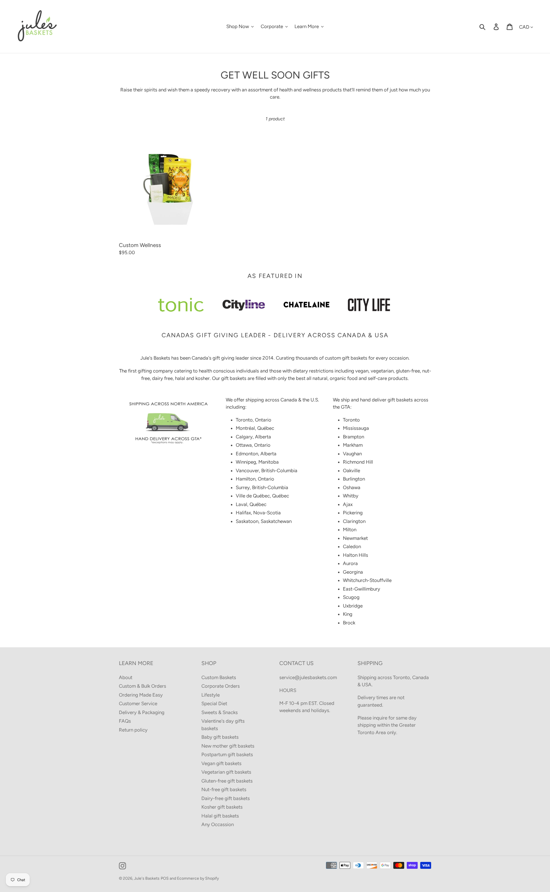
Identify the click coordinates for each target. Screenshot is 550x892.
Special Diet (214, 703)
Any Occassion (217, 824)
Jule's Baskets (147, 878)
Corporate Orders (220, 686)
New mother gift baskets (227, 746)
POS (165, 878)
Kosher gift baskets (222, 807)
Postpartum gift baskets (227, 754)
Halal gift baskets (220, 816)
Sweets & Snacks (219, 712)
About (125, 677)
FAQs (125, 721)
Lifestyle (210, 695)
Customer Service (138, 703)
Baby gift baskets (220, 737)
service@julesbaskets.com (308, 677)
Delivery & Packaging (141, 712)
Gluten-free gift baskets (227, 781)
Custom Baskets (218, 677)
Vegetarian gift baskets (226, 772)
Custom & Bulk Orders (142, 686)
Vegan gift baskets (221, 763)
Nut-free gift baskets (223, 789)
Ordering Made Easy (141, 695)
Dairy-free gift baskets (225, 798)
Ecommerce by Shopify (198, 878)
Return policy (133, 730)
